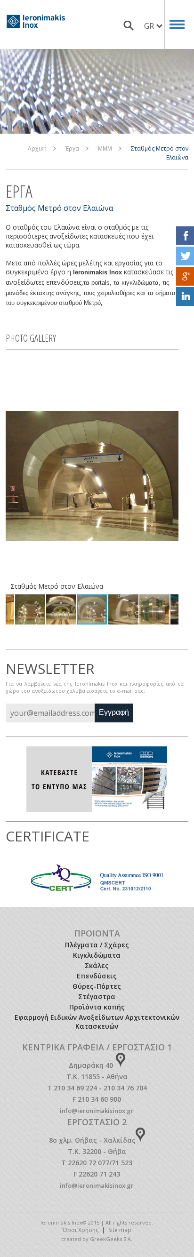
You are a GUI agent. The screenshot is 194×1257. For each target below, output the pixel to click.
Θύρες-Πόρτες (97, 986)
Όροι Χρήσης (80, 1230)
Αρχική (37, 148)
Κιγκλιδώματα (97, 955)
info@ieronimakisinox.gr (97, 1110)
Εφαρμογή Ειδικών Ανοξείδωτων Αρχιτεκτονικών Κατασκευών (97, 1022)
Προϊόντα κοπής (97, 1006)
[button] (14, 475)
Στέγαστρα (96, 996)
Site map (119, 1230)
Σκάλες (97, 965)
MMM (105, 148)
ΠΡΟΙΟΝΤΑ (97, 933)
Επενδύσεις (97, 975)
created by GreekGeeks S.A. (96, 1238)
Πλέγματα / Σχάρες (97, 944)
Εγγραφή (114, 712)
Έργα (72, 148)
